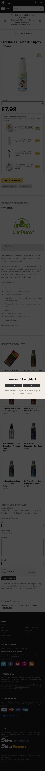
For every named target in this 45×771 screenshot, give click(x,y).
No (32, 385)
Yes (13, 385)
